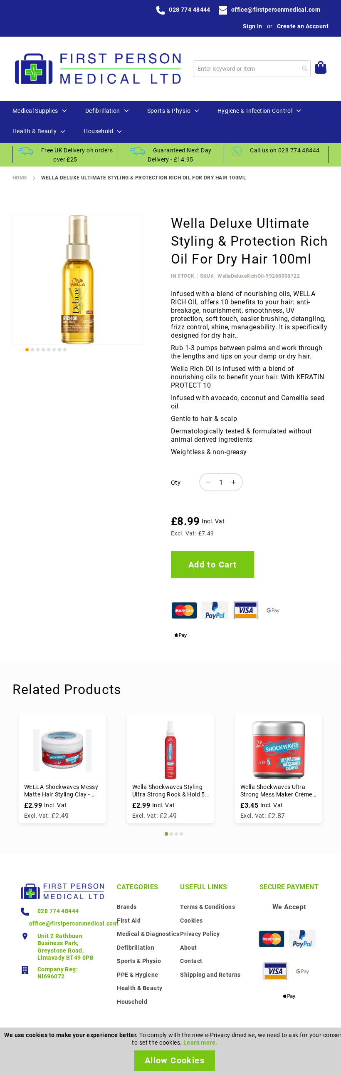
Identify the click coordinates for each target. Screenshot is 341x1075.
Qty (175, 482)
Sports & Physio (139, 961)
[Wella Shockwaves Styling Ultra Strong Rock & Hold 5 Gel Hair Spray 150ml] (170, 750)
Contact (191, 961)
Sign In (252, 26)
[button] (27, 349)
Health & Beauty (139, 988)
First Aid (129, 920)
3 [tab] (176, 834)
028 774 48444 (189, 9)
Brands (127, 906)
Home (19, 178)
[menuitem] (35, 111)
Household (132, 1001)
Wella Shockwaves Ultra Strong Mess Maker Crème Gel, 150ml (276, 791)
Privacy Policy (200, 934)
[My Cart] (320, 68)
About (188, 947)
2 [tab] (171, 834)
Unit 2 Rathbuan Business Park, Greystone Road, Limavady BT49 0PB (65, 947)
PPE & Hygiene (137, 974)
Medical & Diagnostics (148, 934)
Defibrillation (135, 947)
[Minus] (206, 482)
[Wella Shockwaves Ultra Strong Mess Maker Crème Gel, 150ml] (278, 750)
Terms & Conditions (207, 906)
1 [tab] (166, 834)
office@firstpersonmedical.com (275, 9)
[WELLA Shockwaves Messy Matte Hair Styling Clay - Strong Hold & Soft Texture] (62, 750)
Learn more (199, 1042)
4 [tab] (181, 834)
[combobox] (252, 68)
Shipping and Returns (210, 974)
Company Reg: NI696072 (57, 973)
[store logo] (98, 68)
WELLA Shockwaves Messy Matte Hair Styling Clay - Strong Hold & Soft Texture (61, 791)
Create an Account (303, 26)
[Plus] (236, 482)
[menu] (170, 122)
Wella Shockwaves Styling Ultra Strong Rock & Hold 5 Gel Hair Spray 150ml (168, 791)
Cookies (191, 920)
